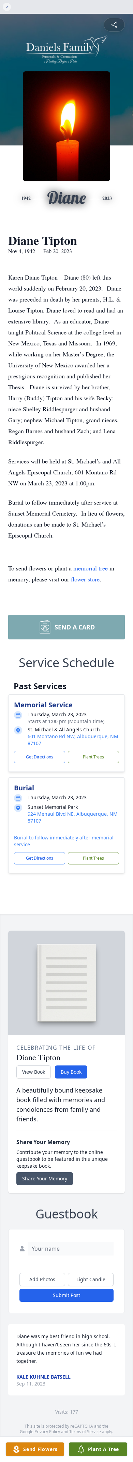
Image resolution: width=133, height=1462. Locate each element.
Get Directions (39, 757)
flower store (85, 579)
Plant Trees (93, 757)
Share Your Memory (44, 1178)
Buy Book (71, 1072)
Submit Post (66, 1295)
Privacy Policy (47, 1432)
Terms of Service (85, 1432)
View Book (33, 1072)
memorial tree (90, 568)
